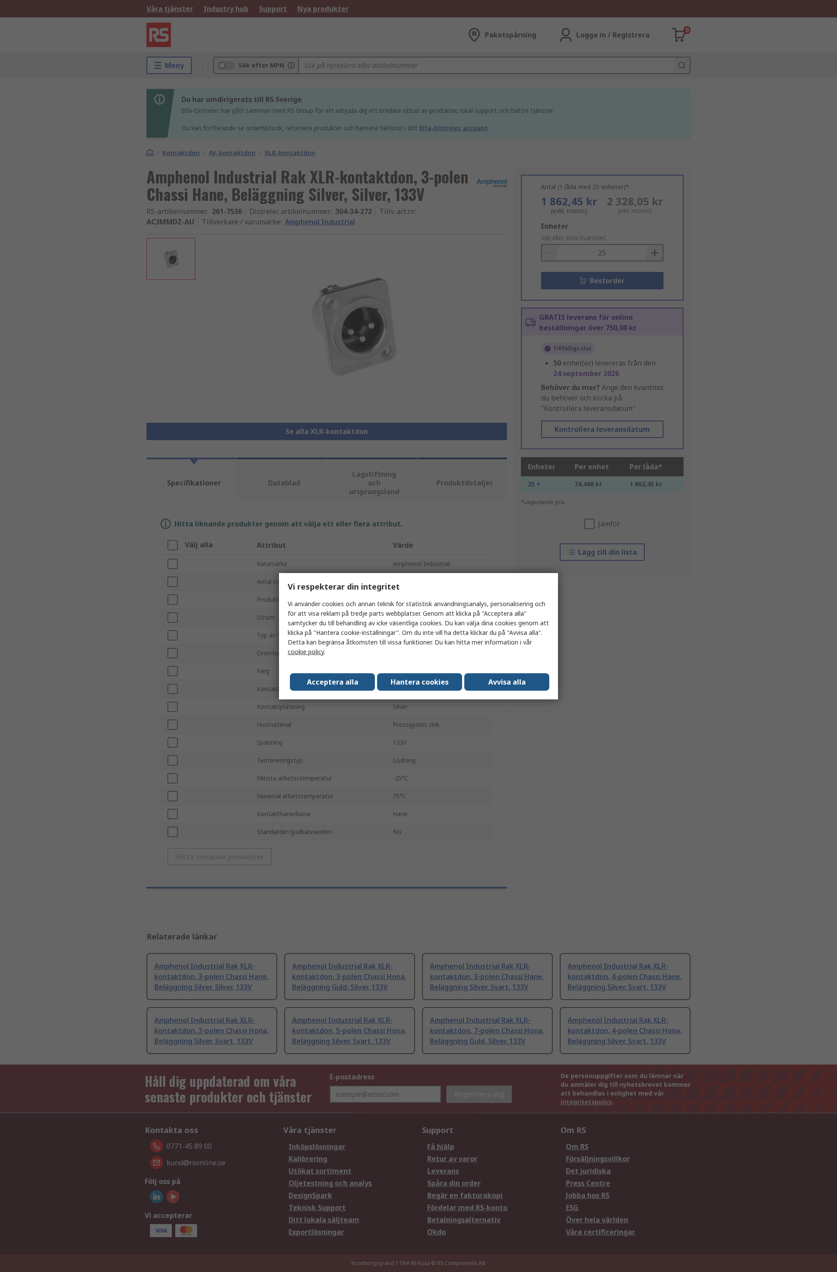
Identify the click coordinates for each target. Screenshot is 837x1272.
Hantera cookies (420, 682)
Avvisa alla (507, 682)
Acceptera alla (332, 682)
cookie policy (306, 652)
